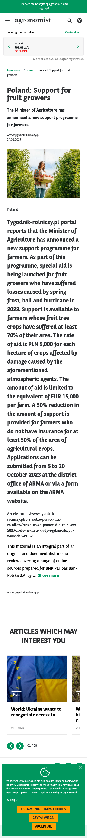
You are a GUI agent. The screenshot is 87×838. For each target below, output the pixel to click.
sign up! (44, 8)
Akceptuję (43, 826)
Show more (48, 576)
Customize (72, 32)
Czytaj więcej (44, 818)
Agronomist (14, 70)
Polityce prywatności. (65, 793)
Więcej (10, 800)
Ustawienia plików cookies (43, 809)
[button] (7, 20)
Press (30, 70)
